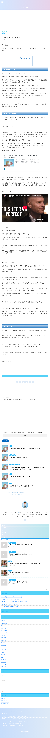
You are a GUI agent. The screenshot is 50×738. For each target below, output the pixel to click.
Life (4, 388)
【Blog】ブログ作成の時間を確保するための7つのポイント (24, 563)
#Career (37, 711)
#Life (20, 711)
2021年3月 (3, 662)
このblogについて (14, 711)
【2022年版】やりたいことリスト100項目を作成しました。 (25, 448)
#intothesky (25, 7)
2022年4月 (3, 645)
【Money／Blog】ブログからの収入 (18, 582)
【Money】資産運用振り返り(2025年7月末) (20, 544)
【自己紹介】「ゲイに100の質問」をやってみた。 (22, 486)
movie (4, 530)
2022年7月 (3, 637)
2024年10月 (4, 623)
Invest (4, 537)
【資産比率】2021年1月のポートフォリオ (15, 492)
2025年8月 (3, 620)
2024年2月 (3, 628)
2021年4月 (3, 659)
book (4, 527)
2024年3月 (3, 625)
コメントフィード (5, 702)
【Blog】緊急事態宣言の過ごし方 (18, 458)
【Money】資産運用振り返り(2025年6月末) (20, 554)
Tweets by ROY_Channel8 (7, 539)
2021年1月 (3, 666)
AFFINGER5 (31, 736)
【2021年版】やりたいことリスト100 (19, 476)
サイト (4, 427)
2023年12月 (4, 630)
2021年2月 (3, 664)
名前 (4, 416)
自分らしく (25, 733)
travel (4, 532)
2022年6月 (3, 640)
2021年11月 (3, 654)
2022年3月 (3, 647)
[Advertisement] (25, 19)
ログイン (3, 698)
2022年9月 (3, 635)
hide (28, 58)
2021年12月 (4, 652)
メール (4, 421)
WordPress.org (4, 703)
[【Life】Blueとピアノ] (26, 382)
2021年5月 (3, 657)
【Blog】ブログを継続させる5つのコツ (18, 572)
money (5, 535)
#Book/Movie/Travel (26, 711)
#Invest (33, 711)
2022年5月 (3, 642)
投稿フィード (4, 700)
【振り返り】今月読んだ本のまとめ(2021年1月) (16, 494)
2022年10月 (4, 633)
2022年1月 (3, 650)
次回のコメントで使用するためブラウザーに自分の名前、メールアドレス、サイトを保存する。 (23, 432)
